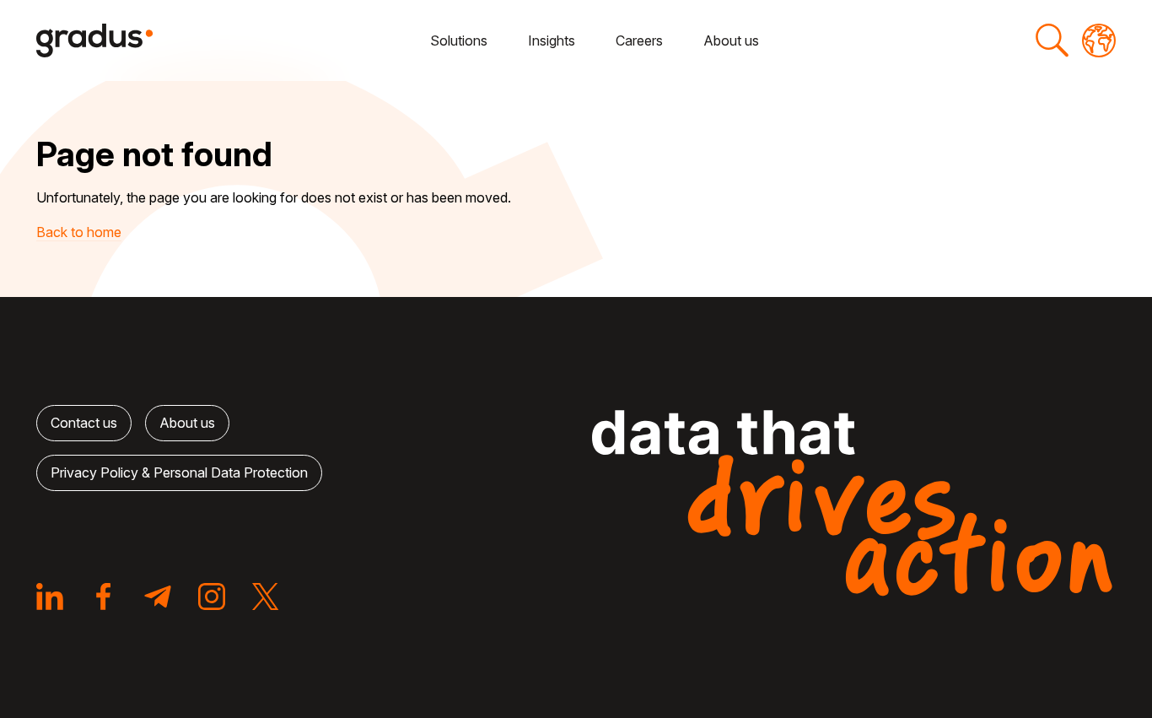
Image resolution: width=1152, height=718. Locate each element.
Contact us (84, 422)
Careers (639, 40)
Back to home (78, 232)
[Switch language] (1099, 40)
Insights (551, 40)
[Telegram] (157, 596)
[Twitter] (265, 596)
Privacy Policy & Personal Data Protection (179, 472)
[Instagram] (211, 596)
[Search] (1052, 40)
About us (731, 40)
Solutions (458, 40)
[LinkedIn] (49, 596)
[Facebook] (103, 596)
